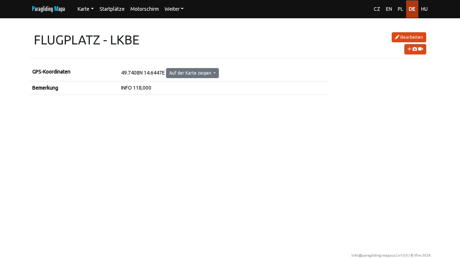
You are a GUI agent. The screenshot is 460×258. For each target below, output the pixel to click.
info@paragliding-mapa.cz (373, 255)
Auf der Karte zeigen (190, 73)
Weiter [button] (172, 9)
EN (389, 9)
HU (424, 9)
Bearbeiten (411, 37)
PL (400, 9)
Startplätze (112, 9)
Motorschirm (144, 9)
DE (412, 9)
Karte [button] (83, 9)
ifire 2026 (422, 255)
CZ (377, 9)
